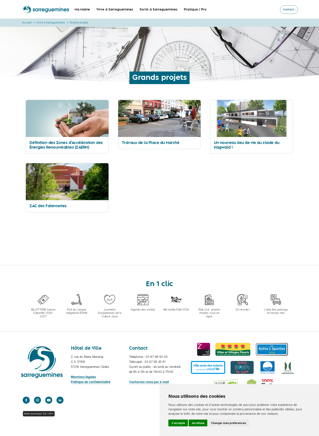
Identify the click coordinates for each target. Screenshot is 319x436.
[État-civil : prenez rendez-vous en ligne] (209, 292)
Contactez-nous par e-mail (149, 382)
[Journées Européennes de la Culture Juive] (109, 292)
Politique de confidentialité (90, 382)
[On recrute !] (242, 292)
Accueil (26, 22)
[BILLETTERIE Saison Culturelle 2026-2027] (43, 292)
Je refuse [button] (198, 423)
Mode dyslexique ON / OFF (38, 414)
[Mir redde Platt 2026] (176, 292)
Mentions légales (83, 377)
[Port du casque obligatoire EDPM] (76, 292)
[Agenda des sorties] (143, 292)
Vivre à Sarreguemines (50, 22)
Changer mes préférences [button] (228, 423)
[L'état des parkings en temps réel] (275, 292)
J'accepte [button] (178, 423)
